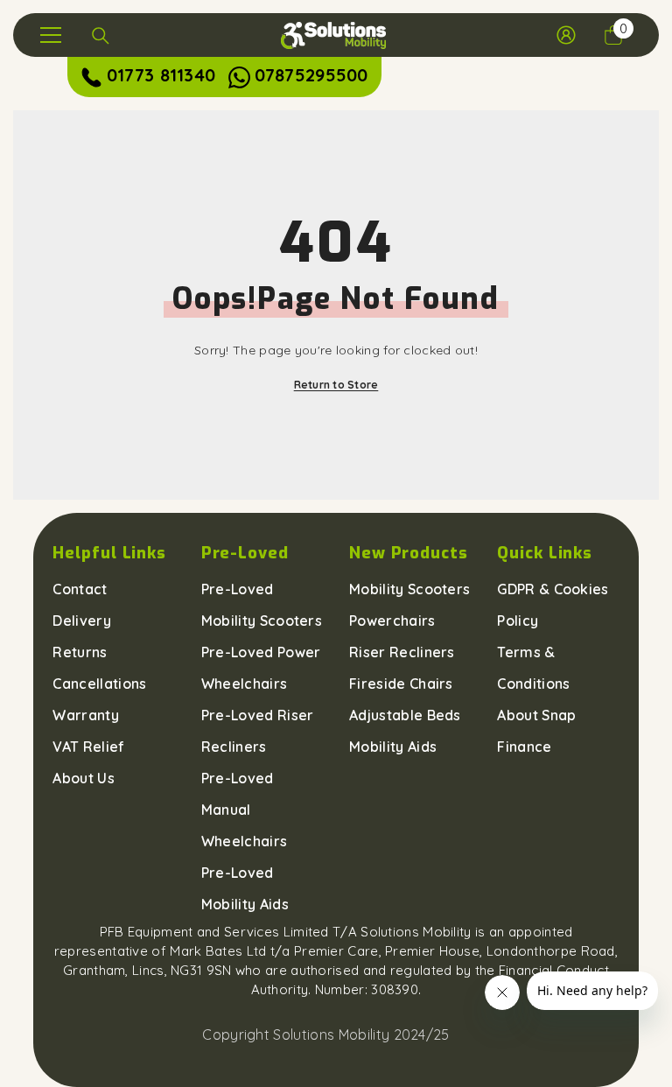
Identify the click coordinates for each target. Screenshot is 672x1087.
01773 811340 (161, 75)
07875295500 (311, 75)
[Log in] (566, 35)
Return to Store (336, 384)
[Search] (100, 35)
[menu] (50, 35)
